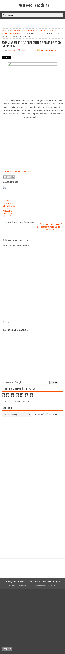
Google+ (28, 171)
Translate (53, 414)
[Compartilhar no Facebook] (13, 177)
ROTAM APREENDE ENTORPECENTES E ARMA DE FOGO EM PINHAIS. (31, 44)
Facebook (8, 171)
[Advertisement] (33, 24)
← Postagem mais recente (49, 224)
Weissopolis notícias (33, 5)
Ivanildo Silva (33, 585)
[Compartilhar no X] (10, 177)
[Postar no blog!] (7, 177)
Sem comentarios (48, 50)
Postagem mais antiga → (51, 227)
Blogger (56, 581)
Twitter (18, 171)
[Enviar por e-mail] (4, 177)
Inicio (4, 31)
